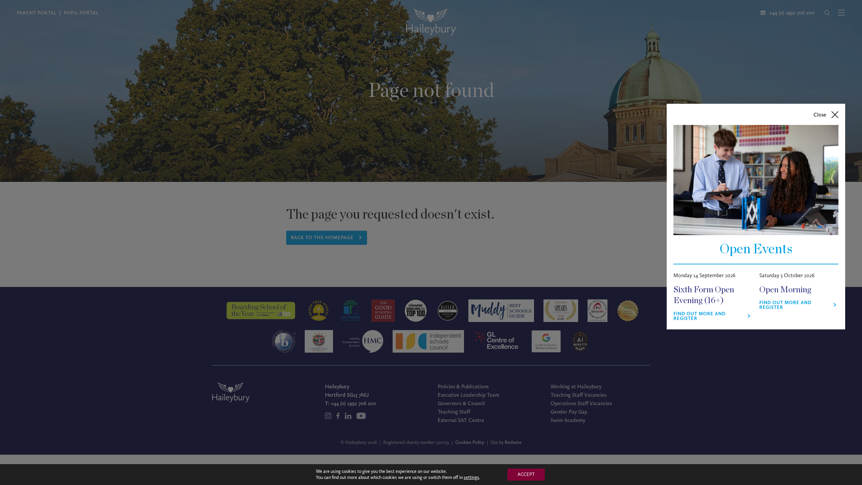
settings (471, 477)
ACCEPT (526, 474)
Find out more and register (699, 316)
